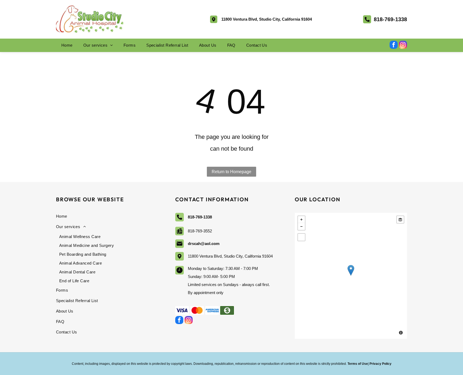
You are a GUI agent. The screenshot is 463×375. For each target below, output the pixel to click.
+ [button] (301, 219)
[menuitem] (67, 45)
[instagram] (403, 45)
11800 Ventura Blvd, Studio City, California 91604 (266, 19)
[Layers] (400, 219)
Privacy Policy (380, 364)
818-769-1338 (390, 19)
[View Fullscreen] (301, 237)
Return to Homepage (231, 171)
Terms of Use (358, 364)
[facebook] (394, 45)
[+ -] (351, 276)
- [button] (301, 226)
